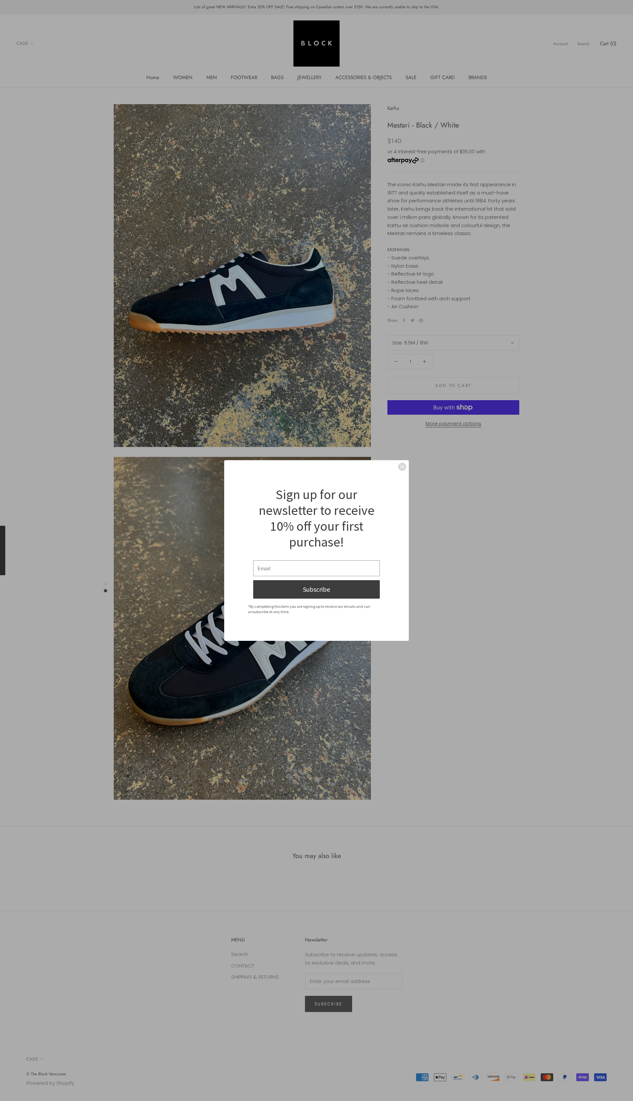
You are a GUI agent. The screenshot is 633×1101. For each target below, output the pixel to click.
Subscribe (316, 589)
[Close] (402, 467)
